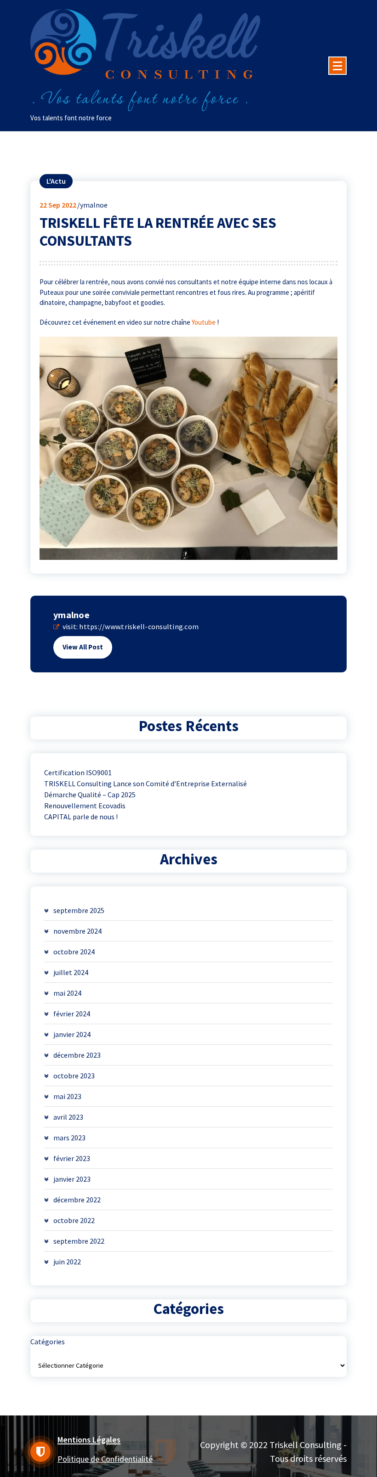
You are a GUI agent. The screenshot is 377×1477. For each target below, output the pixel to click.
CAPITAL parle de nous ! (81, 816)
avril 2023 (68, 1117)
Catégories (47, 1341)
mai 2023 (67, 1096)
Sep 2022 (58, 204)
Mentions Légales (88, 1439)
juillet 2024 (70, 972)
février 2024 (71, 1013)
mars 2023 (69, 1137)
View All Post (83, 647)
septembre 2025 (78, 910)
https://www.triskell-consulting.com (139, 626)
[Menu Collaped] (337, 65)
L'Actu (56, 181)
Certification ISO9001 (78, 772)
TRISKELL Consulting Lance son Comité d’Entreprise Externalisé (145, 783)
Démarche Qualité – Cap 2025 (90, 794)
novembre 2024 (77, 931)
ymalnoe (71, 614)
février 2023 (71, 1158)
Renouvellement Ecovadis (85, 805)
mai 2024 (67, 993)
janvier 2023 (72, 1179)
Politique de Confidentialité (105, 1459)
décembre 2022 (77, 1199)
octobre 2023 (74, 1075)
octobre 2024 (74, 951)
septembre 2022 (78, 1241)
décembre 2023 (77, 1055)
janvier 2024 (72, 1034)
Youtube (204, 322)
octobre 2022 (74, 1220)
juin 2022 (67, 1261)
